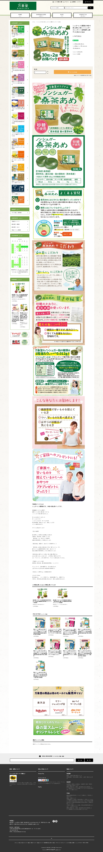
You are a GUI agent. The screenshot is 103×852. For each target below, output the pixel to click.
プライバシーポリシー (60, 842)
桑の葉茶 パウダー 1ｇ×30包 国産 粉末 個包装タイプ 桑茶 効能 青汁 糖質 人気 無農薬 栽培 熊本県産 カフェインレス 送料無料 (62, 601)
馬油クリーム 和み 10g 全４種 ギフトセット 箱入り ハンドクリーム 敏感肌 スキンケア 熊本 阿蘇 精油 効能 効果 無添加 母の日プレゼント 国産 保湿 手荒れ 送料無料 (85, 653)
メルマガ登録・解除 (58, 1)
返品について (76, 75)
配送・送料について (32, 842)
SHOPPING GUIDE (41, 15)
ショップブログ (78, 842)
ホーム (34, 21)
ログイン (80, 1)
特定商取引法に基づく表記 (86, 75)
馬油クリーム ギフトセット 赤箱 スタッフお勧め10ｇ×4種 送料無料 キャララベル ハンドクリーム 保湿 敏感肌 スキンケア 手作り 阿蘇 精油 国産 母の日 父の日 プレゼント (70, 632)
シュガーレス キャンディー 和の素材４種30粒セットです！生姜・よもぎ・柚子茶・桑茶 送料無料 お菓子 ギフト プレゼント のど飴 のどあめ (55, 631)
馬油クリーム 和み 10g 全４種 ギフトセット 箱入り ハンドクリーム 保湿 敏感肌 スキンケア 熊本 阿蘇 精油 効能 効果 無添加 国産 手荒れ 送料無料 (40, 653)
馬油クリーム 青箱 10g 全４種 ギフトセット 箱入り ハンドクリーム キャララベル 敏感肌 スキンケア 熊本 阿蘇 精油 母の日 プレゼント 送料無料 (70, 653)
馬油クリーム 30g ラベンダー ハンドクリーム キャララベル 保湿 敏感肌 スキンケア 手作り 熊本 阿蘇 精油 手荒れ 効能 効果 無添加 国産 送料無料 (15, 317)
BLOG (61, 15)
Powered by (44, 849)
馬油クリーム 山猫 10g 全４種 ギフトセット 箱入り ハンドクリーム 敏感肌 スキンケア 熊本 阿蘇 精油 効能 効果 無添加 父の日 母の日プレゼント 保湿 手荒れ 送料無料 (40, 675)
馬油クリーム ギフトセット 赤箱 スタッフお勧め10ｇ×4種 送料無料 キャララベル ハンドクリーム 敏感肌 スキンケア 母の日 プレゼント (55, 652)
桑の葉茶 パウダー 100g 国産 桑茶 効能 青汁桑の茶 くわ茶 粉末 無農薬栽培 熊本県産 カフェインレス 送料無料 (42, 601)
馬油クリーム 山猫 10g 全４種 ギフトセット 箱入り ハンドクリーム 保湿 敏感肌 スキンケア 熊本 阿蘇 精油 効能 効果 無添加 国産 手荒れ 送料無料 (85, 632)
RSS (84, 842)
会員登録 (74, 1)
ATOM (87, 842)
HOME (20, 15)
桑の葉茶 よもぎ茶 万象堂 (51, 847)
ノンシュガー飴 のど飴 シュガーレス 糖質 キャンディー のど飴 (48, 21)
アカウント (67, 1)
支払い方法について (23, 842)
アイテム (89, 1)
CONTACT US (83, 15)
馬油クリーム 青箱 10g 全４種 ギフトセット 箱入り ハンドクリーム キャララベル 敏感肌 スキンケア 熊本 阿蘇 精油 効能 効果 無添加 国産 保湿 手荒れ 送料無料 (40, 632)
